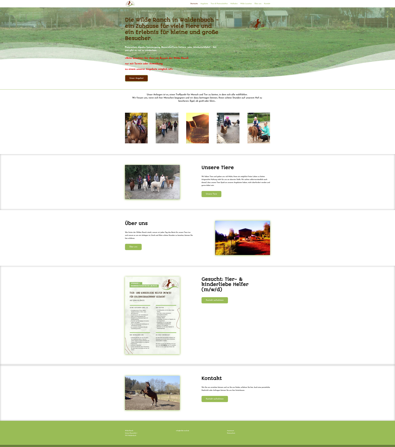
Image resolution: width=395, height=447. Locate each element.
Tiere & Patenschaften (219, 4)
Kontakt (267, 4)
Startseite (194, 4)
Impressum (230, 430)
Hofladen (234, 4)
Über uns (257, 4)
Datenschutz (231, 433)
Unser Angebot (136, 78)
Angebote (204, 4)
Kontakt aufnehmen (215, 300)
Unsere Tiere (211, 194)
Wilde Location (246, 4)
